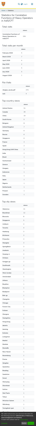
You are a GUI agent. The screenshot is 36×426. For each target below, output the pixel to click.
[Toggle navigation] (32, 4)
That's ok (31, 423)
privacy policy (24, 419)
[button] (3, 4)
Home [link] (3, 11)
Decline (24, 423)
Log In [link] (25, 4)
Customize (4, 423)
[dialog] (18, 419)
